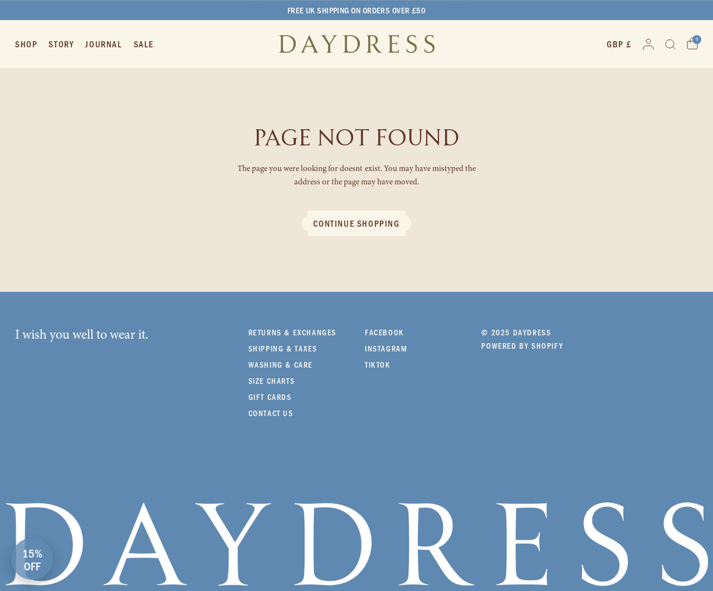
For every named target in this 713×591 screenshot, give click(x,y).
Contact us (271, 413)
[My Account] (648, 44)
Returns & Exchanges (292, 332)
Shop (26, 44)
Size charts (271, 380)
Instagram (386, 348)
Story (61, 44)
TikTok (377, 364)
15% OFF (32, 559)
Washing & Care (280, 364)
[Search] (670, 44)
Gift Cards (270, 397)
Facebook (384, 332)
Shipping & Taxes (283, 348)
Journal (103, 44)
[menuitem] (29, 44)
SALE (144, 44)
